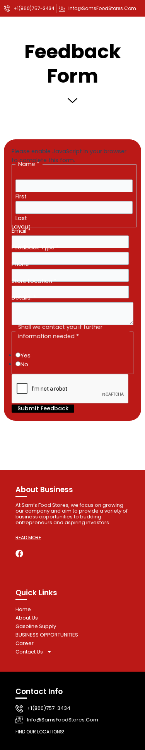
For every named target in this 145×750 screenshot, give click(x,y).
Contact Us (29, 651)
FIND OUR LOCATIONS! (39, 731)
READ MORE (28, 537)
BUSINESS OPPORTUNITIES (46, 634)
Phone (20, 264)
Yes (25, 355)
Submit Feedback (42, 408)
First (21, 196)
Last (21, 218)
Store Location (34, 281)
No (24, 364)
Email (21, 231)
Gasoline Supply (35, 626)
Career (24, 643)
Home (23, 609)
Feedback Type (35, 247)
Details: (24, 297)
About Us (26, 617)
